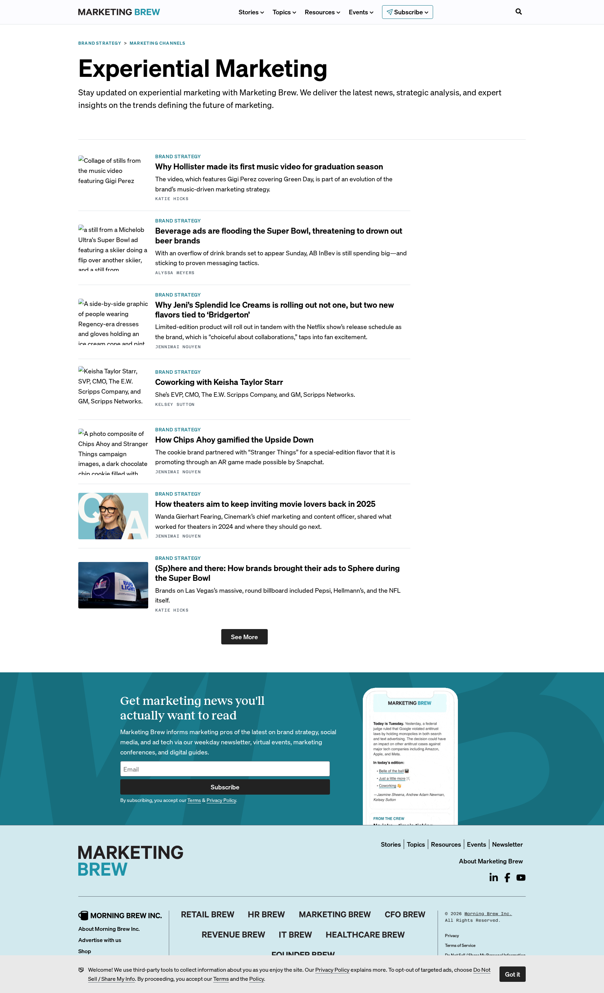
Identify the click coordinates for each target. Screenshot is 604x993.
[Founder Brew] (303, 955)
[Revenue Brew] (233, 935)
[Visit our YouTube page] (521, 877)
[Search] (519, 12)
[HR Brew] (266, 914)
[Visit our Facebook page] (507, 877)
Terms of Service (460, 945)
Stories (249, 12)
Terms (221, 978)
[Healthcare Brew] (365, 935)
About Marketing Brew (491, 861)
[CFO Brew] (405, 914)
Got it (512, 974)
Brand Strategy (99, 43)
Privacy (452, 935)
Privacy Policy (332, 969)
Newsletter (507, 844)
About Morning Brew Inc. (109, 928)
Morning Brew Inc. (488, 913)
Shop (84, 951)
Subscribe (225, 787)
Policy (256, 978)
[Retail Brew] (208, 914)
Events (358, 12)
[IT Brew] (295, 935)
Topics (282, 12)
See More (244, 637)
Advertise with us (99, 939)
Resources (320, 12)
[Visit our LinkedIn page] (493, 877)
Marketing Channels (158, 43)
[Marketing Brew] (335, 914)
